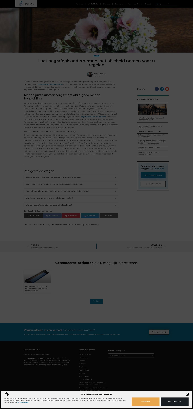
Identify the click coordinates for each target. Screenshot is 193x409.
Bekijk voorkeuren (174, 401)
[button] (187, 394)
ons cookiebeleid (22, 402)
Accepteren (145, 401)
